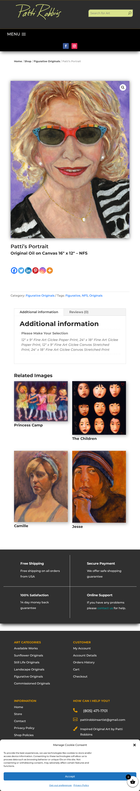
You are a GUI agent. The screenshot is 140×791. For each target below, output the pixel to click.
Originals (95, 295)
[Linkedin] (28, 270)
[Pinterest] (35, 270)
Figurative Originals (47, 61)
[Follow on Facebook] (66, 46)
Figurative (72, 295)
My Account (82, 648)
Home (18, 61)
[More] (49, 270)
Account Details (85, 655)
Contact (20, 721)
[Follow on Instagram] (74, 46)
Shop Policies (24, 735)
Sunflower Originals (28, 655)
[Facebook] (14, 270)
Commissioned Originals (32, 683)
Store (18, 714)
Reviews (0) (78, 312)
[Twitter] (21, 270)
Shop (27, 61)
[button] (134, 745)
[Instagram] (42, 270)
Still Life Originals (26, 662)
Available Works (26, 648)
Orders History (84, 662)
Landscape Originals (29, 669)
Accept (70, 776)
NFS (85, 295)
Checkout (80, 676)
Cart (76, 669)
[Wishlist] (64, 384)
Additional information (39, 312)
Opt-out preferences (60, 785)
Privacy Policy (81, 785)
